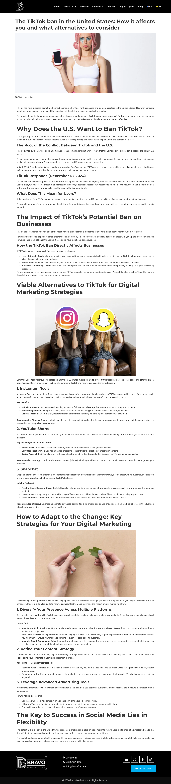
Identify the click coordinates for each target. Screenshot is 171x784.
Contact (111, 6)
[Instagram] (134, 759)
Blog (140, 6)
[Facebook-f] (142, 759)
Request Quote (126, 6)
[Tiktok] (150, 759)
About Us (68, 6)
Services (96, 6)
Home (57, 6)
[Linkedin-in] (126, 759)
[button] (70, 7)
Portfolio (84, 6)
